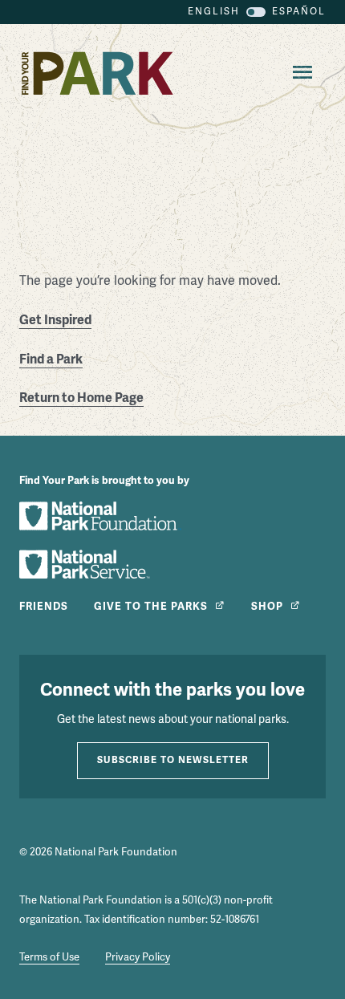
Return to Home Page (81, 398)
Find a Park (51, 359)
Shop (267, 606)
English (214, 12)
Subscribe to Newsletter (173, 760)
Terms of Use (49, 957)
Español (299, 12)
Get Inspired (55, 320)
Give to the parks (151, 606)
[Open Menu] (300, 73)
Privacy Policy (137, 957)
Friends (43, 606)
